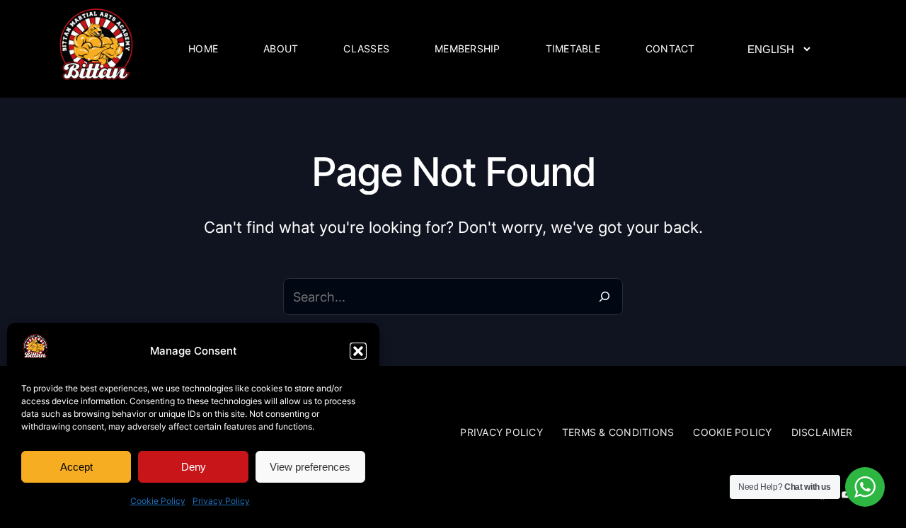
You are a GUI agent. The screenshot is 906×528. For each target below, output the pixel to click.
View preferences (310, 467)
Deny (193, 467)
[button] (358, 351)
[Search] (604, 296)
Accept (76, 467)
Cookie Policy (157, 500)
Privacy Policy (221, 500)
